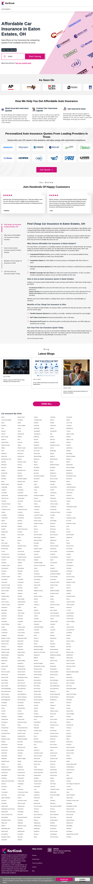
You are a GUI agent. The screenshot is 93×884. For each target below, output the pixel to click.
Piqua (19, 725)
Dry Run (68, 531)
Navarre (52, 677)
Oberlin (68, 705)
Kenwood (69, 607)
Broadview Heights (39, 475)
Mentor (52, 428)
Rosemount (4, 744)
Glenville (20, 571)
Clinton (36, 503)
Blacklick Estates (54, 464)
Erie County (4, 543)
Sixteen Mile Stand (71, 764)
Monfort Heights (38, 663)
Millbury (52, 657)
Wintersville (4, 831)
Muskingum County (23, 677)
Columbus (20, 420)
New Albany (4, 680)
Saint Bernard (53, 747)
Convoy (68, 509)
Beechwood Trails (6, 459)
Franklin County (5, 557)
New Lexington (70, 683)
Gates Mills (69, 562)
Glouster (36, 571)
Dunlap (3, 534)
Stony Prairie (53, 775)
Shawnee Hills (54, 758)
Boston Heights (70, 467)
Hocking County (54, 593)
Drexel (36, 531)
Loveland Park (70, 629)
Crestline (52, 515)
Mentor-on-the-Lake (39, 652)
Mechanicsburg (54, 649)
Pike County (53, 722)
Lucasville (36, 632)
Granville (68, 573)
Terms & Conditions (37, 863)
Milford (36, 657)
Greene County (70, 576)
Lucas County (21, 632)
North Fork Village (71, 694)
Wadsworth (37, 803)
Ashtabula (36, 445)
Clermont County (5, 503)
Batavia (52, 453)
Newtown (52, 691)
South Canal (21, 769)
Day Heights (53, 520)
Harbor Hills (37, 585)
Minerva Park (53, 660)
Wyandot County (5, 837)
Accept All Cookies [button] (64, 880)
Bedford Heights (70, 456)
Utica (51, 797)
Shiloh (68, 761)
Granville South (5, 576)
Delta (35, 526)
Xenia (35, 837)
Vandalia (36, 800)
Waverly (52, 809)
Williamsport (53, 825)
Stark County (21, 775)
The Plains (53, 783)
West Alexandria (70, 811)
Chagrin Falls (4, 495)
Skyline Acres (4, 767)
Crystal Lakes (37, 517)
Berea (51, 461)
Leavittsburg (69, 615)
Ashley (19, 445)
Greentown (53, 579)
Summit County (38, 781)
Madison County (5, 638)
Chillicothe (53, 498)
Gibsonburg (21, 568)
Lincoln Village (5, 624)
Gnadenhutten (54, 571)
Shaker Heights (22, 758)
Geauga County (5, 565)
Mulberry (68, 674)
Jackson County (5, 604)
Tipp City (52, 786)
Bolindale (52, 467)
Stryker (52, 778)
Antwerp (52, 439)
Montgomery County (39, 666)
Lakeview (20, 615)
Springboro (69, 772)
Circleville (20, 501)
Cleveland (69, 417)
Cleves (19, 503)
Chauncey (68, 495)
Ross (35, 744)
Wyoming (20, 837)
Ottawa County (54, 711)
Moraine (3, 669)
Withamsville (21, 831)
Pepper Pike (21, 719)
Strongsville (53, 431)
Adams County (70, 434)
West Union (53, 817)
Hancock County (5, 585)
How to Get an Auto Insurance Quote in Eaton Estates (12, 250)
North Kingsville (5, 697)
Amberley (36, 436)
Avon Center (21, 450)
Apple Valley (4, 442)
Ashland (68, 442)
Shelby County (38, 761)
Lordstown (4, 629)
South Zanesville (38, 772)
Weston (36, 820)
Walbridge (69, 803)
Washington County (71, 806)
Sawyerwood (53, 753)
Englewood (53, 540)
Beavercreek (21, 417)
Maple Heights (5, 641)
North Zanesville (38, 699)
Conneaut (36, 509)
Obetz (3, 708)
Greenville (69, 579)
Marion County (70, 641)
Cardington (21, 489)
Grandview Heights (55, 573)
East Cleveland (38, 534)
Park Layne (53, 713)
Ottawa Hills (69, 711)
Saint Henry (4, 750)
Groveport (37, 582)
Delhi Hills (4, 526)
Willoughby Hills (5, 828)
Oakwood (52, 705)
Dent (67, 526)
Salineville (4, 753)
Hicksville (20, 590)
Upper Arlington (70, 795)
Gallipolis (3, 562)
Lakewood (53, 425)
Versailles (4, 803)
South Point (4, 772)
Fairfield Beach (5, 545)
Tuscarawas (4, 792)
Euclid (19, 422)
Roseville (20, 744)
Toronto (68, 786)
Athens (3, 447)
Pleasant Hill (69, 725)
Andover (3, 439)
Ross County (53, 744)
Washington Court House (8, 809)
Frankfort (52, 554)
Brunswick (69, 478)
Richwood (52, 739)
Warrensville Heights (55, 806)
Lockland (52, 624)
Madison (68, 635)
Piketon (68, 722)
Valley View (69, 797)
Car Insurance (5, 9)
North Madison (38, 697)
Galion (52, 559)
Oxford (3, 713)
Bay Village (69, 453)
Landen (36, 615)
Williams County (22, 825)
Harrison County (5, 587)
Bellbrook (36, 459)
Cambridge (4, 487)
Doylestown (4, 531)
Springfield (37, 431)
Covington (4, 515)
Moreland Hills (22, 669)
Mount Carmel (21, 671)
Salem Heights (70, 750)
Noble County (5, 694)
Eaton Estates (37, 537)
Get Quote (45, 169)
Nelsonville (69, 677)
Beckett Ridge (38, 456)
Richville (36, 739)
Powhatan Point (5, 733)
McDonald (20, 649)
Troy (35, 789)
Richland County (5, 739)
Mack (35, 635)
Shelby (19, 761)
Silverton (52, 764)
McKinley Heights (38, 649)
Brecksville (4, 473)
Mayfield (20, 646)
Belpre (36, 461)
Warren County (38, 806)
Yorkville (68, 837)
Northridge (21, 702)
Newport (20, 691)
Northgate (4, 702)
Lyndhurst (4, 635)
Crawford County (38, 515)
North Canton (37, 694)
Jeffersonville (70, 604)
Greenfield (4, 579)
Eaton (19, 537)
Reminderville (21, 736)
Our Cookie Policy (46, 880)
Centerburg (53, 492)
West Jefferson (38, 814)
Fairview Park (70, 545)
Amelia (52, 436)
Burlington (53, 481)
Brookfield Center (71, 475)
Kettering (36, 425)
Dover (68, 529)
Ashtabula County (54, 445)
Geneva (20, 565)
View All (46, 404)
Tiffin (19, 786)
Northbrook (53, 699)
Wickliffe (52, 823)
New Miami (37, 685)
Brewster (36, 473)
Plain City (36, 725)
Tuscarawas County (23, 792)
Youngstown (37, 434)
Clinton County (54, 503)
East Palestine (70, 534)
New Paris (69, 685)
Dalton (3, 520)
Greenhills (20, 579)
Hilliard (3, 593)
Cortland (20, 512)
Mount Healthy (54, 671)
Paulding (20, 716)
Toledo (68, 431)
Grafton (20, 573)
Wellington (21, 811)
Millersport (4, 660)
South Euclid (53, 769)
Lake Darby (37, 613)
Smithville (20, 767)
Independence (22, 601)
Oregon (68, 708)
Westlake (20, 820)
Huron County (5, 601)
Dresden (20, 531)
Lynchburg (69, 632)
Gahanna (36, 559)
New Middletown (54, 685)
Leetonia (36, 618)
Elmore (19, 540)
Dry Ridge (52, 531)
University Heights (55, 795)
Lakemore (4, 615)
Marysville (20, 643)
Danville (20, 520)
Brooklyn (3, 478)
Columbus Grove (5, 509)
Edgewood (69, 537)
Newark (3, 431)
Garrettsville (53, 562)
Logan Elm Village (38, 627)
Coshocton (37, 512)
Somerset (52, 767)
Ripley (68, 739)
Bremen (20, 473)
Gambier (20, 562)
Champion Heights (39, 495)
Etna (19, 543)
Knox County (53, 610)
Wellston (36, 811)
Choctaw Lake (70, 498)
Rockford (52, 741)
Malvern (36, 638)
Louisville (36, 629)
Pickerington (37, 722)
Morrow (68, 669)
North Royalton (22, 699)
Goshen (3, 573)
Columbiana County (71, 506)
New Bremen (37, 680)
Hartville (20, 587)
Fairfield (36, 422)
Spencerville (53, 772)
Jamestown (21, 604)
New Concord (21, 683)
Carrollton (4, 492)
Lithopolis (36, 624)
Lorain (19, 428)
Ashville (68, 445)
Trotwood (20, 789)
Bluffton (20, 467)
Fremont (68, 557)
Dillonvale (53, 529)
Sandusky (20, 753)
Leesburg (20, 618)
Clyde (67, 503)
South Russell (21, 772)
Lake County (21, 613)
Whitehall (20, 823)
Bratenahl (69, 470)
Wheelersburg (70, 820)
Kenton (52, 607)
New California (70, 680)
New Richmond (22, 688)
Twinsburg (36, 792)
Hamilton (3, 425)
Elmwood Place (38, 540)
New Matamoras (22, 685)
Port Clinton (4, 730)
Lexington (20, 621)
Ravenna (68, 733)
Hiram (35, 593)
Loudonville (21, 629)
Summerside (21, 781)
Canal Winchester (71, 487)
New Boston (21, 680)
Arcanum (20, 442)
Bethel (68, 461)
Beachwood (21, 456)
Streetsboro (21, 778)
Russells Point (21, 747)
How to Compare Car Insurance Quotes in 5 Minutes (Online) (75, 392)
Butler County (5, 484)
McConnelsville (5, 649)
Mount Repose (22, 674)
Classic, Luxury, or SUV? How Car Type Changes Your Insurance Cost (14, 380)
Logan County (21, 627)
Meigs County (21, 652)
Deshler (3, 529)
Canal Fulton (53, 487)
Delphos (20, 526)
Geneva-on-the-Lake (39, 565)
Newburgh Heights (71, 688)
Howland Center (70, 596)
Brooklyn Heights (22, 478)
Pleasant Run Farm (22, 727)
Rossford (68, 744)
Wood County (53, 831)
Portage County (22, 730)
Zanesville (4, 839)
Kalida (19, 607)
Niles (67, 691)
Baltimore (4, 453)
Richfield (68, 736)
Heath (51, 587)
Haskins (36, 587)
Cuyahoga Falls (38, 420)
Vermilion (52, 800)
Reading (3, 736)
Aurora (52, 447)
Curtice (52, 517)
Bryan (2, 481)
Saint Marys (21, 750)
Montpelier (53, 666)
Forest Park (21, 551)
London (52, 627)
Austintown (69, 447)
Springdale (4, 775)
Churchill (3, 501)
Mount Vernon (54, 674)
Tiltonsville (37, 786)
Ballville (68, 450)
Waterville (20, 809)
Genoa (52, 565)
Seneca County (38, 755)
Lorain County (70, 627)
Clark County (37, 501)
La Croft (68, 610)
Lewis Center (69, 618)
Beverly (20, 464)
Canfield (3, 489)
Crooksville (21, 517)
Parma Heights (70, 713)
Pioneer (3, 725)
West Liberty (69, 814)
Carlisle (52, 489)
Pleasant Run (4, 727)
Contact (34, 867)
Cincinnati (52, 417)
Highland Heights (54, 590)
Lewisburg (4, 621)
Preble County (21, 733)
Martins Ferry (4, 643)
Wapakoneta (21, 806)
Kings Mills (4, 610)
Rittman (3, 741)
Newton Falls (37, 691)
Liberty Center (38, 621)
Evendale (36, 543)
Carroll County (70, 489)
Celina (35, 492)
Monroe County (70, 663)
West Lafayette (54, 814)
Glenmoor (4, 571)
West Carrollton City (6, 814)
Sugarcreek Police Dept (7, 781)
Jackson (52, 601)
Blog (33, 870)
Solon (35, 767)
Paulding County (38, 716)
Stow (67, 775)
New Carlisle (4, 683)
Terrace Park (37, 783)
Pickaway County (22, 722)
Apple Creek (69, 439)
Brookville (37, 478)
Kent (35, 607)
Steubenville (37, 775)
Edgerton (52, 537)
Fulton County (21, 559)
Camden (20, 487)
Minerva (36, 660)
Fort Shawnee (21, 554)
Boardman (36, 467)
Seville (68, 755)
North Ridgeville (5, 699)
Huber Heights (21, 425)
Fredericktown (54, 557)
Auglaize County (38, 447)
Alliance (20, 436)
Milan (19, 657)
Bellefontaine (54, 459)
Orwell (19, 711)
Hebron (68, 587)
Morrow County (5, 671)
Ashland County (5, 445)
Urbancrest (37, 797)
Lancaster (69, 425)
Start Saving (35, 56)
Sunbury (52, 781)
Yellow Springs (54, 837)
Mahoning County (22, 638)
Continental (53, 509)
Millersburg (69, 657)
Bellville (3, 461)
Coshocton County (55, 512)
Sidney (19, 764)
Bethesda (4, 464)
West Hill (20, 814)
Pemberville (4, 719)
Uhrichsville (53, 792)
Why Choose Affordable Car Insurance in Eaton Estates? (12, 237)
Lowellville (4, 632)
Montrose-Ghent (70, 666)
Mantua (68, 638)
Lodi (67, 624)
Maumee (3, 646)
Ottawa (36, 711)
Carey (35, 489)
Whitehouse (37, 823)
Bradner (52, 470)
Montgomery (21, 666)
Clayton (68, 501)
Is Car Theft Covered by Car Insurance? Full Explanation (45, 383)
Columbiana (53, 506)
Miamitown (37, 655)
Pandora (36, 713)
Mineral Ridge (21, 660)
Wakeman (52, 803)
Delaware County (71, 523)
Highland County (38, 590)
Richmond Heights (22, 739)
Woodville (20, 834)
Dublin (68, 420)
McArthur (52, 646)
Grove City (69, 422)
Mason (35, 643)
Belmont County (22, 461)
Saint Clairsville (70, 747)
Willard (3, 825)
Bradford (36, 470)
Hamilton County (70, 582)
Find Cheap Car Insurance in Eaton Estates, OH (12, 226)
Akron (3, 417)
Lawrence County (54, 615)
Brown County (54, 478)
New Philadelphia (6, 688)
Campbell (36, 487)
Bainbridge (53, 450)
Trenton (3, 789)
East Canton (21, 534)
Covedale (69, 512)
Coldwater (20, 506)
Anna (19, 439)
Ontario (36, 708)
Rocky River (69, 741)
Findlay (52, 422)
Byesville (20, 484)
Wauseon (36, 809)
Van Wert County (22, 800)
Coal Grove (4, 506)
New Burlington (54, 680)
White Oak (4, 823)
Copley (3, 512)
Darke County (37, 520)
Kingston (20, 610)
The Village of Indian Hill (73, 783)
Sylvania (3, 783)
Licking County (54, 621)
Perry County (53, 719)
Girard (35, 568)
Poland (52, 727)
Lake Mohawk (70, 613)
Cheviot (36, 498)
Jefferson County (54, 604)
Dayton (52, 420)
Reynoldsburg (54, 736)
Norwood (3, 705)
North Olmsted (54, 697)
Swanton (68, 781)
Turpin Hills (69, 789)
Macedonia (21, 635)
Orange (52, 708)
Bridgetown (69, 473)
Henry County (5, 590)
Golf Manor (69, 571)
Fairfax (68, 543)
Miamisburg (21, 655)
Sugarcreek (69, 778)
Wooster (36, 834)
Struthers (36, 778)
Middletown (69, 428)
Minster (3, 663)
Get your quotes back (23, 63)
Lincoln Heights (70, 621)
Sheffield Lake (5, 761)
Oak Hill (36, 705)
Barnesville (37, 453)
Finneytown (53, 548)
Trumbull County (54, 789)
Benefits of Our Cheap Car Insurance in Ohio (13, 262)
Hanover (20, 585)
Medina (68, 649)
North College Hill (55, 694)
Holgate (68, 593)
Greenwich (4, 582)
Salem (51, 750)
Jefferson (36, 604)
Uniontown (37, 795)
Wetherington (54, 820)
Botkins (3, 470)
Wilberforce (69, 823)
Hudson (36, 599)
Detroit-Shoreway (22, 529)
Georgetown (69, 565)
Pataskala (4, 716)
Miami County (69, 652)
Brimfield (20, 475)
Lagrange (3, 613)
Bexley (36, 464)
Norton (52, 702)
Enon (67, 540)
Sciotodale (4, 755)
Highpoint (69, 590)
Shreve (3, 764)
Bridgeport (53, 473)
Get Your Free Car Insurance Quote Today (12, 272)
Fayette (20, 548)
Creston (68, 515)
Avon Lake (37, 450)
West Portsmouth (22, 817)
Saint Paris (36, 750)
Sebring (20, 755)
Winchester (53, 828)
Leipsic (52, 618)
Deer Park (4, 523)
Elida (2, 540)
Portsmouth (53, 730)
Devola (36, 529)
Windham (68, 828)
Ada (51, 434)
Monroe (52, 663)
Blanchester (69, 464)
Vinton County (21, 803)
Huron (68, 599)
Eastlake (3, 537)
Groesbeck (21, 582)
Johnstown (4, 607)
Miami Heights (5, 655)
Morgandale (53, 669)
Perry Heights (70, 719)
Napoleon (36, 677)
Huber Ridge (21, 599)
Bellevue (68, 459)
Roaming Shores (38, 741)
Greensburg (37, 579)
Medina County (5, 652)
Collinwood (37, 506)
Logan (3, 627)
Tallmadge (20, 783)
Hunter (52, 599)
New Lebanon (54, 683)
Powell (68, 730)
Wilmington (37, 828)
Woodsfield (4, 834)
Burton (68, 481)
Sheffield (68, 758)
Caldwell (68, 484)
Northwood (37, 702)
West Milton (4, 817)
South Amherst (70, 767)
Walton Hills (4, 806)
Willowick (20, 828)
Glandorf (52, 568)
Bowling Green (22, 470)
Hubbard (3, 599)
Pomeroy (68, 727)
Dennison (52, 526)
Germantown (4, 568)
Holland (20, 596)
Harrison (68, 585)
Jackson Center (70, 601)
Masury (68, 643)
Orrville (3, 711)
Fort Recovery (5, 554)
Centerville (69, 492)
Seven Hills (53, 755)
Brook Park (53, 475)
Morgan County (38, 669)
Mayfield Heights (38, 646)
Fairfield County (22, 545)
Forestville (37, 551)
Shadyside (4, 758)
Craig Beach (21, 515)
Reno (35, 736)
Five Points (69, 548)
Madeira (52, 635)
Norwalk (68, 702)
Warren (3, 434)
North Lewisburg (22, 697)
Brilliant (3, 475)
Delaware (52, 523)
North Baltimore (22, 694)
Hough (52, 596)
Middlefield (69, 655)
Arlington (52, 442)
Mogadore (20, 663)
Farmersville (4, 548)
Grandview (37, 573)
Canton (36, 417)
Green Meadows (38, 576)
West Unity (69, 817)
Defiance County (38, 523)
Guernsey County (54, 582)
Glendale (68, 568)
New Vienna (37, 688)
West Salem (37, 817)
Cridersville (4, 517)
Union (67, 792)
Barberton (20, 453)
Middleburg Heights (55, 655)
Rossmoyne (4, 747)
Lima (2, 428)
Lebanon (3, 618)
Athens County (21, 447)
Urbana (19, 797)
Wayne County (70, 809)
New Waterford (54, 688)
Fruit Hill (3, 559)
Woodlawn (69, 831)
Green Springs (54, 576)
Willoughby (69, 825)
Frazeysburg (37, 557)
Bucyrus (36, 481)
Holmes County (38, 596)
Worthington (53, 834)
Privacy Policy (35, 859)
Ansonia (36, 439)
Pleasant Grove (54, 725)
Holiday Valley (5, 596)
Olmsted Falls (21, 708)
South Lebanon (70, 769)
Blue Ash (3, 467)
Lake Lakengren (54, 613)
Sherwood (53, 761)
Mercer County (54, 652)
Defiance (20, 523)
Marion (52, 641)
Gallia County (69, 559)
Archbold (36, 442)
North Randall (70, 697)
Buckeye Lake (21, 481)
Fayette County (38, 548)
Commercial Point (22, 509)
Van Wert (3, 800)
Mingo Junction (70, 660)
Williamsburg (37, 825)
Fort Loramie (53, 551)
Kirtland (36, 610)
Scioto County (70, 753)
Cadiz (35, 484)
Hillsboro (20, 593)
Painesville (21, 713)
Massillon (52, 643)
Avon (2, 450)
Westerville (21, 434)
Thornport (4, 786)
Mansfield (36, 428)
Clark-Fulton (53, 501)
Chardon (52, 495)
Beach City (4, 456)
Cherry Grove (5, 498)
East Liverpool (54, 534)
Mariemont (20, 641)
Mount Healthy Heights (72, 671)
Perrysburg (4, 722)
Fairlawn (36, 545)
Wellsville (53, 811)
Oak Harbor (21, 705)
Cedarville (20, 492)
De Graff (68, 520)
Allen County (4, 436)
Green (19, 576)
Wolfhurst (36, 831)
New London (4, 685)
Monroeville (4, 666)
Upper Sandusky (5, 797)
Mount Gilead (37, 671)
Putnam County (54, 733)
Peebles (68, 716)
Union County (21, 795)
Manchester (53, 638)
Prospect (36, 733)
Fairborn (52, 543)
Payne (51, 716)
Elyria (2, 422)
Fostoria (36, 554)
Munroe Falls (4, 677)
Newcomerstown (5, 691)
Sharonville (37, 758)
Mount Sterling (38, 674)
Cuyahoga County (71, 517)
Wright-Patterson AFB (72, 834)
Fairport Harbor (54, 545)
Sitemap (34, 855)
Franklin (68, 554)
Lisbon (19, 624)
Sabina (35, 747)
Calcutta (52, 484)
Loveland (52, 629)
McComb (68, 646)
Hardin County (54, 585)
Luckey (52, 632)
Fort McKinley (70, 551)
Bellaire (20, 459)
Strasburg (4, 778)
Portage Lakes (38, 730)
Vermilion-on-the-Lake (72, 800)
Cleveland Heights (6, 420)
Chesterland (21, 498)
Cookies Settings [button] (82, 880)
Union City (4, 795)
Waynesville (4, 811)
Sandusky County (38, 753)
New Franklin (37, 683)
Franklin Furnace (22, 557)
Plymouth (36, 727)
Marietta (36, 641)
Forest (3, 551)
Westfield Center (6, 820)
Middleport (4, 657)
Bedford (52, 456)
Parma (19, 431)
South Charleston (38, 769)
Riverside (20, 741)
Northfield (69, 699)
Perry (35, 719)
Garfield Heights (38, 562)
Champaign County (22, 495)
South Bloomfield (6, 769)
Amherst (68, 436)
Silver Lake (37, 764)
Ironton (36, 601)
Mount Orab (4, 674)
